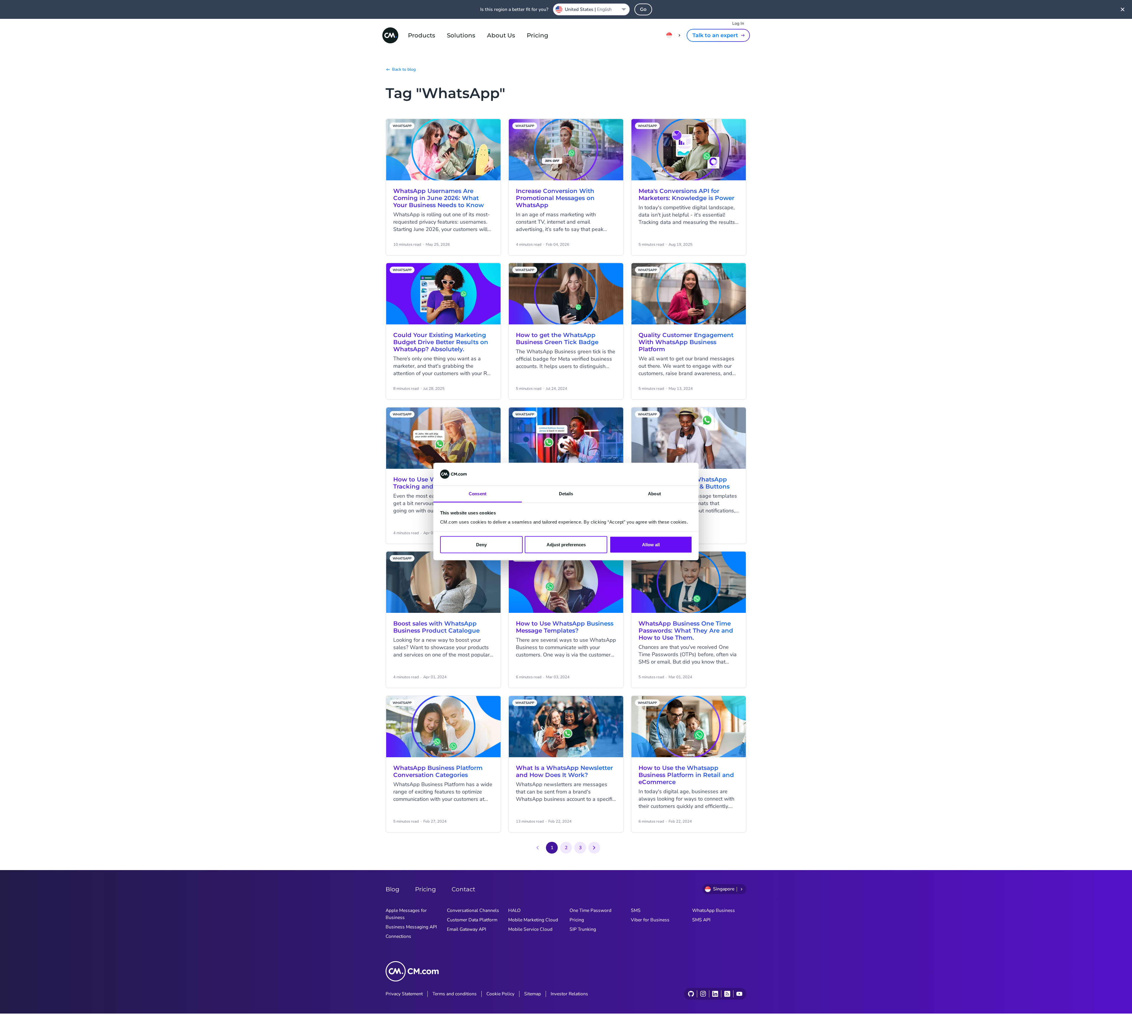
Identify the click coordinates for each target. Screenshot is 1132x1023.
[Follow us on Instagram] (703, 993)
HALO (514, 910)
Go (643, 9)
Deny (481, 544)
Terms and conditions (454, 994)
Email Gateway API (466, 929)
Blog (392, 889)
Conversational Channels (473, 910)
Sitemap (532, 994)
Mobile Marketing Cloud (533, 920)
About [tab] (654, 493)
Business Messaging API (411, 927)
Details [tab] (566, 493)
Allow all (651, 544)
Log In (738, 23)
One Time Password (590, 910)
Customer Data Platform (472, 920)
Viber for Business (650, 920)
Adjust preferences (566, 544)
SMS (636, 910)
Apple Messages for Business (406, 914)
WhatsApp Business (713, 910)
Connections (398, 936)
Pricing (537, 35)
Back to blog (404, 69)
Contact (463, 889)
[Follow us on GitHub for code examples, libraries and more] (691, 993)
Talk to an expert (715, 35)
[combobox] (591, 9)
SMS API (701, 920)
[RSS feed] (727, 993)
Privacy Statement (404, 994)
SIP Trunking (583, 929)
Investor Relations (569, 994)
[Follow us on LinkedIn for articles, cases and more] (715, 993)
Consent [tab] (477, 493)
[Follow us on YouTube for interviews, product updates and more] (739, 993)
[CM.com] (390, 35)
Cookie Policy (500, 994)
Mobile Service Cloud (530, 929)
